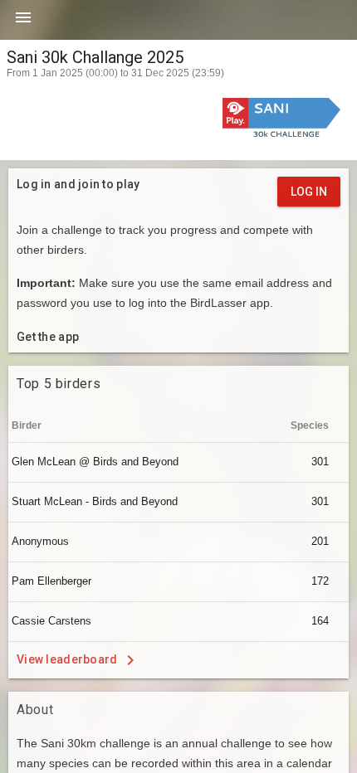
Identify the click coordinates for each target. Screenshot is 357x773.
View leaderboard (68, 658)
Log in (309, 191)
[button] (23, 23)
